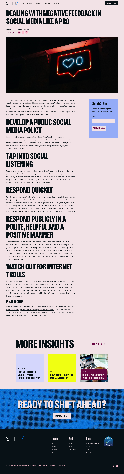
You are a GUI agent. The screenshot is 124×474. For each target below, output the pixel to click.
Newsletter (89, 453)
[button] (39, 3)
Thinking (47, 3)
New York (54, 449)
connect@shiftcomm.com (92, 443)
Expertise (30, 3)
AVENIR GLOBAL (28, 465)
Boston (53, 443)
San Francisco (55, 453)
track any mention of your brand (55, 177)
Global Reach (72, 449)
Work (22, 3)
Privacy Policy (53, 465)
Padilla (45, 465)
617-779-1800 (89, 446)
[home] (12, 3)
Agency (71, 443)
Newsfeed (56, 3)
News (70, 446)
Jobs (87, 449)
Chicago (54, 446)
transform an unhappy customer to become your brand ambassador (30, 310)
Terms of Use (61, 465)
